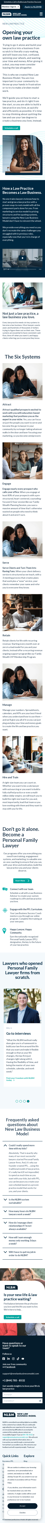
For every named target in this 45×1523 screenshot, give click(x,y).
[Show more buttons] (40, 269)
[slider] (22, 269)
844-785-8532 (28, 1435)
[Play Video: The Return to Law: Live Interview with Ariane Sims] (22, 997)
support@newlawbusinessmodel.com (20, 1373)
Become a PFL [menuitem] (7, 1461)
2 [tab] (20, 1101)
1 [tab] (17, 1101)
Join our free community (14, 1364)
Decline (23, 1513)
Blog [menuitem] (25, 1461)
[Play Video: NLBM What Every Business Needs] (22, 258)
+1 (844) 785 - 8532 (13, 1380)
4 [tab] (28, 1101)
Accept (22, 1506)
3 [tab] (24, 1101)
